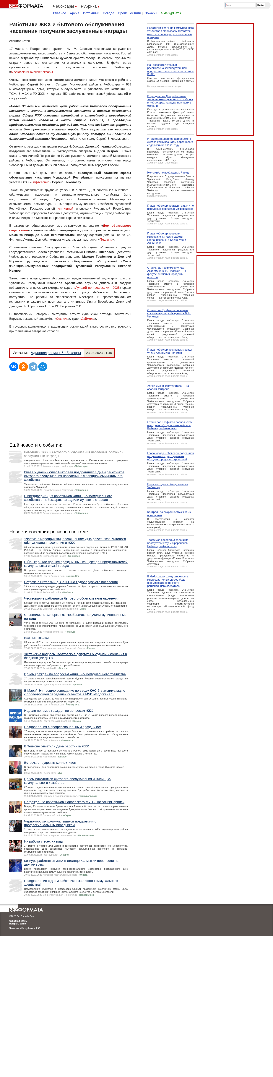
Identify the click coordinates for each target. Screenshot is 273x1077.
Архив (74, 13)
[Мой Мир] (42, 366)
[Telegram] (33, 366)
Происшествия (129, 13)
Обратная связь (18, 921)
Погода (108, 13)
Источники (91, 13)
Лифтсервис (40, 182)
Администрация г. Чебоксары (56, 353)
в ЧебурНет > (171, 13)
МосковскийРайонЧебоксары (32, 72)
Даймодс (87, 318)
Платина (106, 239)
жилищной (65, 208)
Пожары (150, 13)
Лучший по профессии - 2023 (97, 287)
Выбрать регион (18, 923)
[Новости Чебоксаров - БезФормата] (22, 4)
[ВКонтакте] (13, 366)
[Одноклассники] (23, 366)
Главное (59, 13)
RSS (38, 928)
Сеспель (62, 318)
